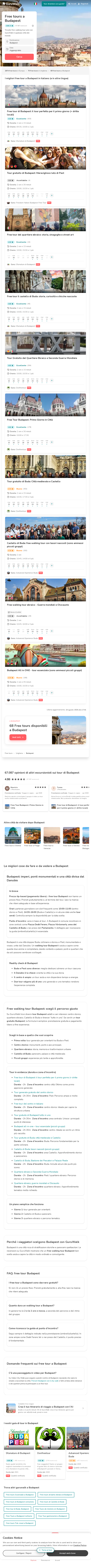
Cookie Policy (79, 1545)
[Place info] (33, 26)
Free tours (9, 753)
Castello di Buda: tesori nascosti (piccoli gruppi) (36, 1149)
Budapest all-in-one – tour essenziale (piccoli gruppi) (39, 1126)
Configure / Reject (23, 1553)
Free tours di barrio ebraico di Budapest (56, 1494)
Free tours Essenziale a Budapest (20, 1494)
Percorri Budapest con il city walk (45, 1381)
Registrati (84, 4)
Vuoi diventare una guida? (54, 4)
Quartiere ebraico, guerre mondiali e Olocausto (36, 1183)
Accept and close (67, 1553)
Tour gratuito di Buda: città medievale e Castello (37, 1137)
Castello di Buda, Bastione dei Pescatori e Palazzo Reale (41, 1160)
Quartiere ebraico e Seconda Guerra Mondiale (36, 1171)
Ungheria (19, 753)
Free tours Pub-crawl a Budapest (19, 1523)
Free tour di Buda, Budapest (17, 1509)
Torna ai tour (47, 1550)
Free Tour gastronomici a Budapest (52, 1516)
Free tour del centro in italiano (28, 1103)
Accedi (73, 4)
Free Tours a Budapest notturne (19, 1516)
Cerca (19, 56)
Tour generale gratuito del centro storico (33, 1092)
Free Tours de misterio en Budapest (50, 1509)
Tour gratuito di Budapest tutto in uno (32, 1115)
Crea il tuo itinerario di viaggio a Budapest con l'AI (45, 1406)
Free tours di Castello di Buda (52, 1502)
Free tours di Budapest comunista (20, 1502)
